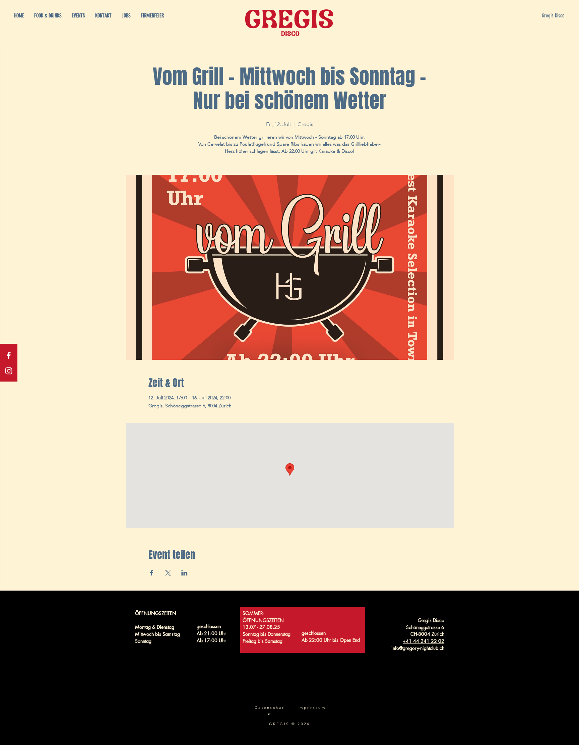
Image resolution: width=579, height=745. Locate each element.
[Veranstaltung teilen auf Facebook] (151, 572)
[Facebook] (8, 355)
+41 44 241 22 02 (423, 641)
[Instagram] (8, 371)
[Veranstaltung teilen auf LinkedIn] (184, 572)
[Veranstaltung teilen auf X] (168, 572)
